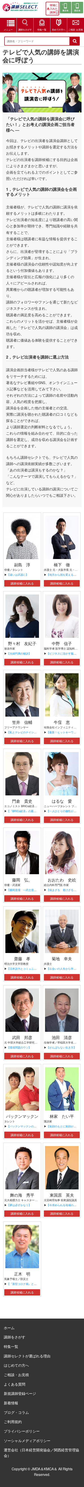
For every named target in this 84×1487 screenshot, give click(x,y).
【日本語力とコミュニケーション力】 (30, 968)
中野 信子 (62, 643)
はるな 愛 (62, 801)
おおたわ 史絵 (62, 880)
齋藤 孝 (22, 958)
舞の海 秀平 (22, 1195)
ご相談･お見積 (75, 29)
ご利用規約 (13, 1421)
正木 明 (22, 1274)
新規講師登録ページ (20, 1393)
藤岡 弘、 (22, 880)
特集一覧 (41, 29)
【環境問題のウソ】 (19, 1047)
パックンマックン (22, 1116)
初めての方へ (58, 29)
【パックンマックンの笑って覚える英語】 (32, 1126)
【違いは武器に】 (17, 574)
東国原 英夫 (62, 1195)
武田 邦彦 (22, 1037)
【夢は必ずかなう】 (19, 1205)
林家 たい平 (62, 1116)
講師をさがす (25, 29)
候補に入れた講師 (54, 8)
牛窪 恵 (62, 722)
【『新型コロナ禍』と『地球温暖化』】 (31, 1284)
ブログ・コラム (16, 1412)
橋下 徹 (62, 564)
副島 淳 (22, 564)
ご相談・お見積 (16, 1374)
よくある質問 (14, 1384)
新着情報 (11, 1402)
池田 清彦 (62, 1037)
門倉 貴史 (22, 801)
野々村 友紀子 (22, 643)
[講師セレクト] (20, 8)
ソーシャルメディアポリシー (27, 1440)
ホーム (9, 1327)
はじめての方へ (16, 1365)
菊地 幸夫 (62, 958)
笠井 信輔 (22, 722)
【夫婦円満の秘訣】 (19, 653)
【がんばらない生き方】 (61, 1047)
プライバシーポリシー (22, 1431)
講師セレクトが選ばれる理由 (27, 1355)
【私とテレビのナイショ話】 (24, 732)
